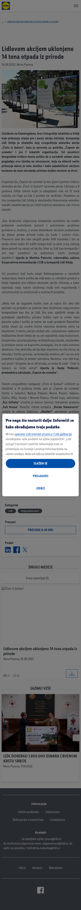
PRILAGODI (40, 476)
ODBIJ (40, 488)
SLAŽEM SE (40, 463)
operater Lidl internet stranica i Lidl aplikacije (43, 434)
